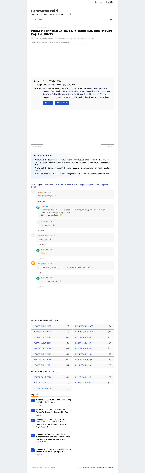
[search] (111, 19)
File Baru (38, 147)
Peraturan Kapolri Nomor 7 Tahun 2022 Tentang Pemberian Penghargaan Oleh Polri (52, 410)
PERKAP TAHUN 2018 (83, 354)
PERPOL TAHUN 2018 (42, 377)
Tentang (106, 467)
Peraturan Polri (44, 10)
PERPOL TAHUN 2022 (42, 388)
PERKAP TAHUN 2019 (42, 360)
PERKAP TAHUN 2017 (42, 354)
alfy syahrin (42, 264)
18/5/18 (50, 192)
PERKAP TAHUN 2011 (42, 337)
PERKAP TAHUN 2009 (42, 332)
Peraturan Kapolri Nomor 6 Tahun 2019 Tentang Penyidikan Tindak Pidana (53, 401)
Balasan (43, 201)
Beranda (98, 2)
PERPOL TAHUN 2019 (84, 377)
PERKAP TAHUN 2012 (83, 337)
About (112, 467)
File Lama (106, 147)
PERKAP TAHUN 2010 (84, 332)
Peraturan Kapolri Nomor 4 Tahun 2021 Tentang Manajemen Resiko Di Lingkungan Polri (53, 450)
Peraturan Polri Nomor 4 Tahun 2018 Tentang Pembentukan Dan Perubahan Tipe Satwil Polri (72, 174)
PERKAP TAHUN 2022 (84, 365)
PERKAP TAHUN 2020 (84, 360)
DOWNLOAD (63, 103)
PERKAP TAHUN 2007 (42, 326)
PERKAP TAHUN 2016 (83, 348)
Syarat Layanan (91, 467)
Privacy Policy (81, 467)
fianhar (53, 467)
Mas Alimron (42, 192)
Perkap (43, 206)
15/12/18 (53, 221)
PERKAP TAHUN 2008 (84, 326)
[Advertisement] (72, 60)
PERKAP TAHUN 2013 (42, 343)
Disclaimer (100, 467)
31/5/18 (52, 250)
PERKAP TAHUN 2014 (83, 343)
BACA (49, 103)
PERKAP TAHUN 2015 (42, 348)
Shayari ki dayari (43, 236)
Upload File (108, 2)
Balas (42, 231)
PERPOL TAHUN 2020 (42, 383)
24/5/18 (50, 264)
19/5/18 (53, 235)
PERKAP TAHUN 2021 (42, 365)
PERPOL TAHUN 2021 (83, 383)
